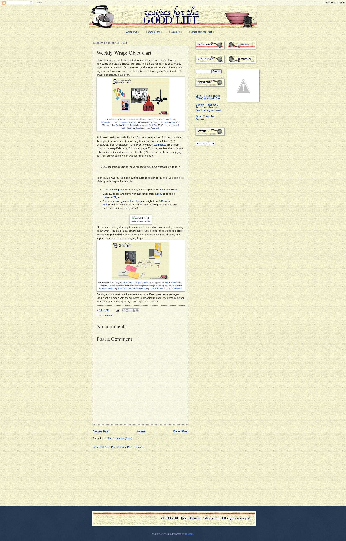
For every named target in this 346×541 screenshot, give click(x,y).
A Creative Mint (143, 221)
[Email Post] (117, 310)
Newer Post (101, 431)
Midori (145, 283)
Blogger (189, 534)
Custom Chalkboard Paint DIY (120, 286)
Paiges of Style (111, 197)
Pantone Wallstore (107, 289)
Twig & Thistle (170, 283)
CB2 (152, 119)
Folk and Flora (161, 119)
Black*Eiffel (176, 286)
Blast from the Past (201, 31)
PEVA (133, 122)
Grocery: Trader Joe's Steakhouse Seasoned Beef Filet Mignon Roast (208, 107)
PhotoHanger (139, 286)
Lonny (158, 193)
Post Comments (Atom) (119, 438)
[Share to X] (130, 310)
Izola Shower (169, 122)
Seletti (138, 128)
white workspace (114, 189)
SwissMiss (178, 289)
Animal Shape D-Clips (131, 283)
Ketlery (129, 128)
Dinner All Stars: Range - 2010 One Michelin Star (208, 97)
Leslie (133, 221)
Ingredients (154, 31)
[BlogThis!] (127, 310)
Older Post (180, 431)
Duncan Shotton (156, 289)
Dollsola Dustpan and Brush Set (143, 125)
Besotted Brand (169, 189)
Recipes (175, 31)
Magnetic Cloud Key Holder (135, 289)
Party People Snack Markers (127, 119)
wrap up (109, 315)
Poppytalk (155, 128)
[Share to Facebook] (134, 310)
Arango (152, 286)
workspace (160, 144)
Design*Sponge (122, 125)
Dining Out (131, 31)
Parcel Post (125, 122)
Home (141, 431)
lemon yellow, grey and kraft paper (124, 201)
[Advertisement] (120, 476)
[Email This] (123, 310)
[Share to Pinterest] (137, 310)
